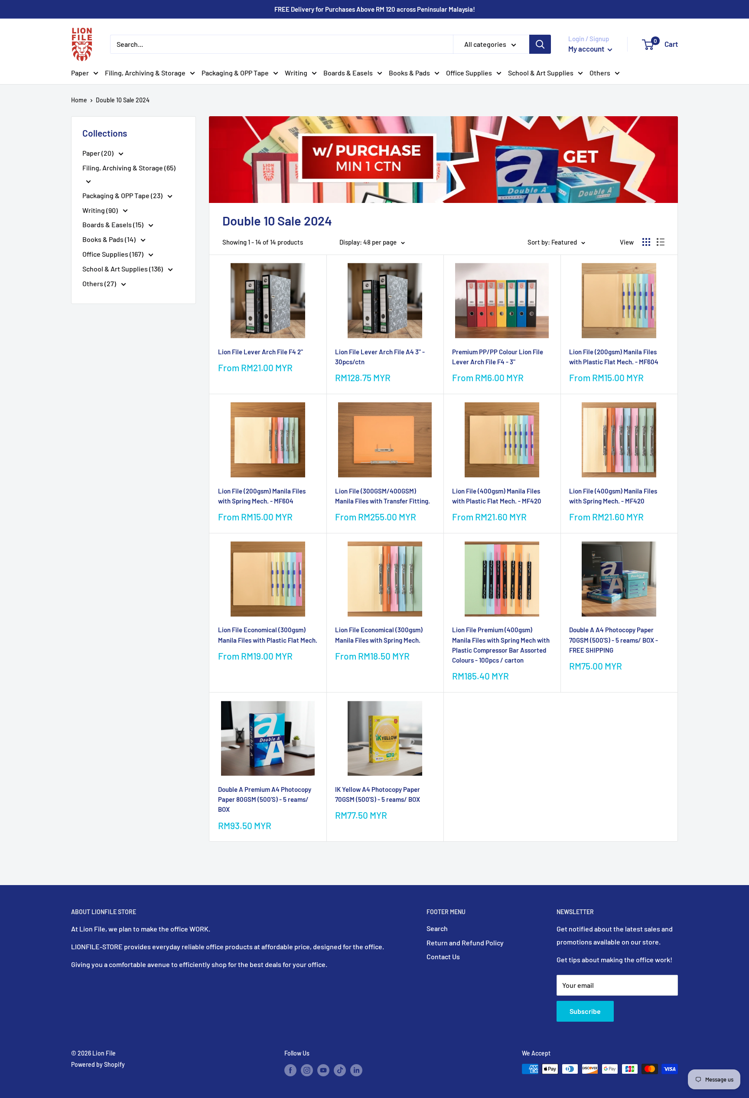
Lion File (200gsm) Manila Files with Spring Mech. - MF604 (262, 496)
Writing (296, 73)
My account (587, 48)
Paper (80, 73)
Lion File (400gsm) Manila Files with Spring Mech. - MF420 (613, 496)
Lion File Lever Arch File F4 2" (260, 352)
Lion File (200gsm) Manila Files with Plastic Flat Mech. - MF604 (613, 357)
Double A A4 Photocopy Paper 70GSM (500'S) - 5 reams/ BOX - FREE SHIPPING (613, 640)
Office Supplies (469, 73)
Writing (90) (100, 210)
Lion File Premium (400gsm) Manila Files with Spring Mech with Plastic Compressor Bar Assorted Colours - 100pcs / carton (501, 645)
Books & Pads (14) (109, 239)
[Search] (540, 44)
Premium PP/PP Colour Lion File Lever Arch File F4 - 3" (497, 357)
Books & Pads (409, 73)
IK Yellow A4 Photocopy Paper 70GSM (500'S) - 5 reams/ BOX (377, 794)
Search (437, 928)
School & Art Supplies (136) (123, 269)
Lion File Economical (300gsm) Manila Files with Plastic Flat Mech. (267, 635)
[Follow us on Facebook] (290, 1070)
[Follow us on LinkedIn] (356, 1070)
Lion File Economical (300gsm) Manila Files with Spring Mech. (379, 635)
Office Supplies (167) (113, 254)
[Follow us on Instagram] (307, 1070)
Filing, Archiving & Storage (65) (129, 167)
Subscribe (585, 1011)
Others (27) (99, 283)
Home (79, 100)
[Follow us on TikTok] (340, 1070)
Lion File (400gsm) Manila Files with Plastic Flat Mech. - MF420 (496, 496)
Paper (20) (98, 153)
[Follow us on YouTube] (323, 1070)
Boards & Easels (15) (113, 224)
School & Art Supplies (540, 73)
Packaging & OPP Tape (235, 73)
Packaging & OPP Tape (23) (123, 195)
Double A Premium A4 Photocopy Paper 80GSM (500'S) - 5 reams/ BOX (264, 799)
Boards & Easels (348, 73)
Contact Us (443, 956)
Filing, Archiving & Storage (145, 73)
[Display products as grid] (646, 242)
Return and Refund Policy (465, 942)
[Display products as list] (660, 242)
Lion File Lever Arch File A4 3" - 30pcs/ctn (380, 357)
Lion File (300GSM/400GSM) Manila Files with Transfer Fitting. (382, 496)
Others (599, 73)
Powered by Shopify (98, 1064)
